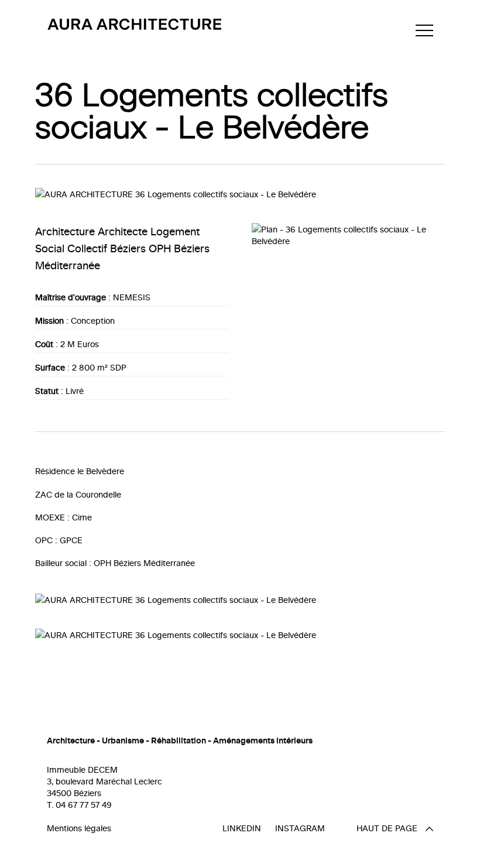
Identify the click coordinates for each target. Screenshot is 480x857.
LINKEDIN (241, 828)
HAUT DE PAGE (388, 828)
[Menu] (424, 30)
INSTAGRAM (300, 828)
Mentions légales (79, 828)
